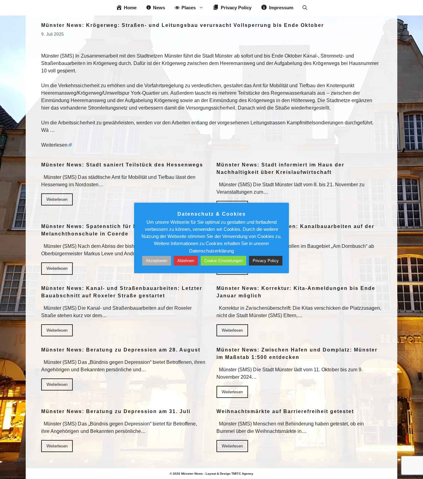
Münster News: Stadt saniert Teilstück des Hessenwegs (122, 164)
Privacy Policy (266, 260)
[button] (305, 7)
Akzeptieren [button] (156, 260)
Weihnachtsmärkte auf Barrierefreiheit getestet (285, 411)
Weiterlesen (54, 145)
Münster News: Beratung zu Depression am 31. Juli (115, 411)
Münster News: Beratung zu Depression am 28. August (120, 349)
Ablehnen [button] (185, 260)
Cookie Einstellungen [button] (223, 260)
